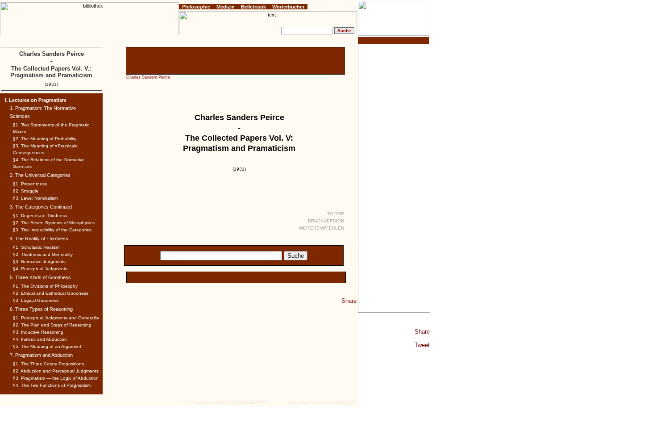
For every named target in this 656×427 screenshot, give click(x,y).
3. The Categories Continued (41, 206)
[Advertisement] (394, 178)
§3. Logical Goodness (35, 300)
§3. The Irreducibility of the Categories (52, 229)
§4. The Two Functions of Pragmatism (52, 385)
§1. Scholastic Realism (36, 247)
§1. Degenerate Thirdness (40, 215)
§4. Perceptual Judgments (40, 268)
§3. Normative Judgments (39, 261)
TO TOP (335, 213)
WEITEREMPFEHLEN (321, 228)
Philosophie (196, 6)
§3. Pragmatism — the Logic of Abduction (56, 378)
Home (8, 40)
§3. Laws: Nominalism (35, 198)
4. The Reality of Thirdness (39, 238)
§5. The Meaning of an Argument (47, 346)
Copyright (49, 40)
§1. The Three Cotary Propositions (48, 363)
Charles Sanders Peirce (148, 77)
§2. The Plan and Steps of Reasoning (52, 324)
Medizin (225, 6)
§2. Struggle (25, 190)
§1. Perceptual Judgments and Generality (56, 317)
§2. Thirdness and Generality (43, 254)
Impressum (27, 40)
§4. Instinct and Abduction (40, 339)
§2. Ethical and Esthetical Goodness (50, 293)
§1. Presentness (30, 183)
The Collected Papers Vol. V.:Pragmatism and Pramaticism (51, 72)
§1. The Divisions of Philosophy (45, 286)
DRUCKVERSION (326, 220)
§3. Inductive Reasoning (38, 332)
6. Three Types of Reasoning (41, 309)
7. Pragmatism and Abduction (41, 355)
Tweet (422, 345)
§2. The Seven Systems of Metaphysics (54, 222)
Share (422, 331)
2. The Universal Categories (40, 175)
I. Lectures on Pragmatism (35, 100)
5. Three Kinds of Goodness (40, 277)
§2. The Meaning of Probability (44, 138)
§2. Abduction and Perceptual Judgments (56, 370)
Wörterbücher (288, 6)
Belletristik (253, 6)
